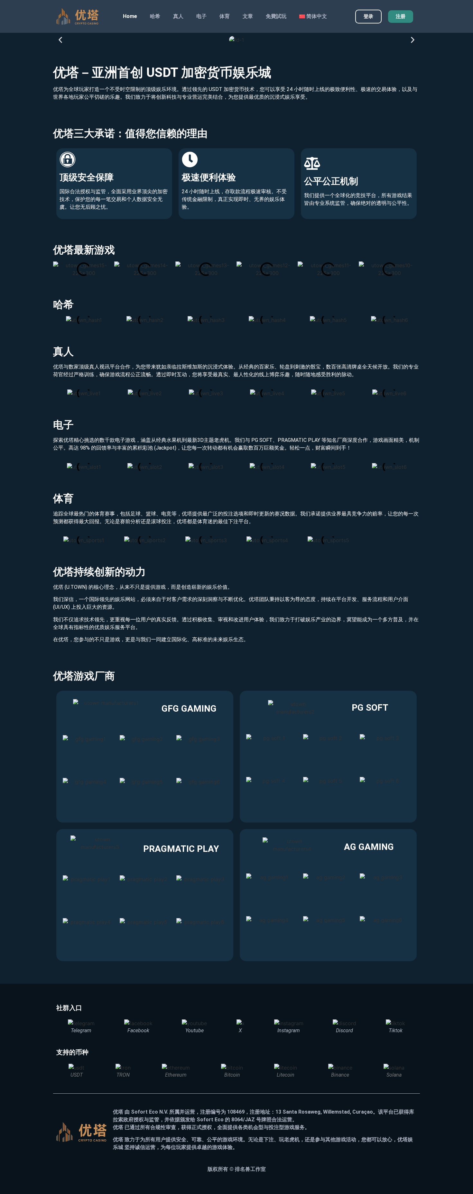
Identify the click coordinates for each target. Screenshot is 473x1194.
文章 (248, 16)
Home (130, 16)
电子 (201, 16)
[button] (60, 40)
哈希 (155, 16)
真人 (178, 16)
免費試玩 (276, 16)
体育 (224, 16)
